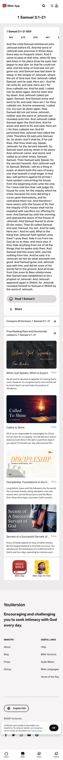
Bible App (19, 575)
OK (53, 728)
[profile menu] (54, 6)
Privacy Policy (36, 730)
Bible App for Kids (42, 575)
